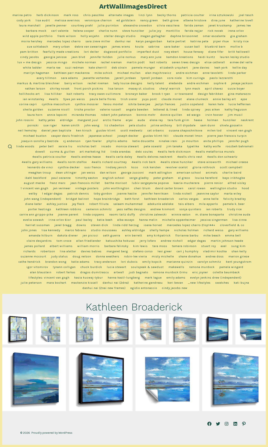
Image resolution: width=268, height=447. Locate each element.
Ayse (244, 99)
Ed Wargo (194, 114)
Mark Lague (153, 277)
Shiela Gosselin (231, 125)
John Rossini (25, 120)
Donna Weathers (107, 256)
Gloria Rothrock (204, 167)
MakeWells (176, 267)
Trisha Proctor (84, 109)
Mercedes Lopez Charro (64, 41)
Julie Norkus (127, 57)
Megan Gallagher (153, 36)
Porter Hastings (39, 209)
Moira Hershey (31, 41)
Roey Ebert (171, 51)
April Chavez (214, 88)
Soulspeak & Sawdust (147, 267)
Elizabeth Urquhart (174, 67)
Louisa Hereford (206, 178)
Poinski (33, 125)
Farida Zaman (194, 25)
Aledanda (175, 83)
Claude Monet (172, 99)
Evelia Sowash (33, 219)
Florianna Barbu (187, 235)
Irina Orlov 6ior (59, 219)
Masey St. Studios (141, 88)
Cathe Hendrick (29, 261)
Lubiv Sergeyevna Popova (150, 183)
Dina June (218, 20)
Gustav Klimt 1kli (156, 135)
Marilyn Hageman (36, 73)
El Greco (184, 178)
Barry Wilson (73, 83)
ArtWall (119, 272)
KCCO (134, 167)
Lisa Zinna (239, 219)
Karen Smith (70, 125)
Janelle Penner (56, 25)
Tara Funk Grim (178, 120)
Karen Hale (216, 104)
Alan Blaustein (40, 272)
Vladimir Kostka (215, 251)
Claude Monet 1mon (188, 135)
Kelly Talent (155, 83)
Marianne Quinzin (179, 261)
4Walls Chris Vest (189, 156)
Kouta (139, 46)
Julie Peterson (31, 282)
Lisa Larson (116, 88)
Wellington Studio (223, 188)
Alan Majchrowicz (158, 73)
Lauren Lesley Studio (235, 57)
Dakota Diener (67, 235)
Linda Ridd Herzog (126, 225)
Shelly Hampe (159, 230)
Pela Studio (137, 125)
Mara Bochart (56, 282)
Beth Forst (132, 199)
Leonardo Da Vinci (40, 167)
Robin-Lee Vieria (135, 256)
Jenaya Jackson (242, 83)
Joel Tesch (246, 15)
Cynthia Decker (69, 167)
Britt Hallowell (239, 51)
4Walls (54, 99)
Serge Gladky (139, 178)
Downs (81, 225)
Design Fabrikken (210, 94)
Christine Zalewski (153, 214)
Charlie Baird (232, 172)
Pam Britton (29, 51)
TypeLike (193, 146)
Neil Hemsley (27, 130)
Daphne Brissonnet (184, 36)
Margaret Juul (87, 120)
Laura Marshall (30, 25)
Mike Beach (211, 235)
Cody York (24, 20)
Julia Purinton (108, 25)
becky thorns (166, 15)
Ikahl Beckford (35, 178)
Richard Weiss (213, 230)
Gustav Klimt (106, 130)
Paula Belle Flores (103, 99)
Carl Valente (60, 30)
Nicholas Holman (186, 230)
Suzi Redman (74, 67)
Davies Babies (91, 251)
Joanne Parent (68, 214)
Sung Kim (238, 246)
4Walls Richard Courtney (109, 162)
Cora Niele (174, 78)
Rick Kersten (152, 167)
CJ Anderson (72, 141)
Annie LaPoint (57, 114)
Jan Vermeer (62, 188)
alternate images (121, 15)
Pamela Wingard (231, 267)
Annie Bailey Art (224, 99)
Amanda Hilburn (41, 235)
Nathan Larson (35, 88)
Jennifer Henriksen (154, 193)
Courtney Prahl (82, 25)
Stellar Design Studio (120, 36)
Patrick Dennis (78, 193)
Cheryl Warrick (169, 88)
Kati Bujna (241, 282)
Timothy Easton (86, 178)
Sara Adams (69, 78)
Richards (29, 251)
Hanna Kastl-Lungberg (124, 277)
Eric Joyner (200, 272)
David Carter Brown (169, 188)
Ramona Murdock (202, 267)
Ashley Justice (57, 204)
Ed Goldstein (125, 20)
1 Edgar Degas (52, 193)
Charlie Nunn (108, 30)
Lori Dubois (129, 261)
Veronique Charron (98, 20)
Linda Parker (237, 73)
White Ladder (32, 67)
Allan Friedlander (88, 240)
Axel (224, 246)
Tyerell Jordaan (151, 78)
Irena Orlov (236, 30)
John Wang (92, 125)
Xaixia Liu (65, 146)
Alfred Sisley (237, 183)
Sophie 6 (220, 83)
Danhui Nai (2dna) (116, 282)
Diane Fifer (216, 51)
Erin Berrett (133, 235)
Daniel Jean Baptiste (56, 130)
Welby (33, 193)
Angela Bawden (137, 109)
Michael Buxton (34, 135)
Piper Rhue (221, 41)
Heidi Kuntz (206, 57)
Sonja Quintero (190, 209)
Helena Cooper (83, 30)
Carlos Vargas (189, 199)
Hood (245, 188)
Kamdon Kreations (179, 57)
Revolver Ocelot (177, 167)
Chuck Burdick (91, 267)
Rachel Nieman (111, 62)
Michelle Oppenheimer (179, 219)
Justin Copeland (192, 104)
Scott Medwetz (132, 130)
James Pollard (34, 246)
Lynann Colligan (64, 267)
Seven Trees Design (186, 62)
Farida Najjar (194, 30)
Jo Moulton (190, 141)
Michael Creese (237, 162)
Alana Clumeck (197, 99)
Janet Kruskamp (220, 25)
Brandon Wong (56, 261)
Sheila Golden (33, 109)
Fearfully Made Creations (61, 51)
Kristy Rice (241, 41)
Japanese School (100, 135)
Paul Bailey (84, 219)
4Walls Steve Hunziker (176, 162)
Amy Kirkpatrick (159, 235)
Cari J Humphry (187, 251)
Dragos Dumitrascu (94, 272)
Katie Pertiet (176, 41)
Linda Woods (25, 146)
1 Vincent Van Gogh (34, 188)
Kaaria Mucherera (186, 183)
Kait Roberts (158, 62)
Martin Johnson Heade (227, 240)
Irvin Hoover (214, 114)
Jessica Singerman (214, 219)
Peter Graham (163, 178)
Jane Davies (201, 67)
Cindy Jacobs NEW (174, 288)
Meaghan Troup (39, 172)
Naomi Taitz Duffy (122, 214)
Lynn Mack (192, 88)
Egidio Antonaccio (143, 288)
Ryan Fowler (93, 141)
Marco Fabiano (75, 230)
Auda (141, 120)
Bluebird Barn (215, 46)
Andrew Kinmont (162, 209)
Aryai (129, 120)
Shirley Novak (60, 88)
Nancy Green (149, 20)
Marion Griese (238, 256)
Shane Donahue (190, 256)
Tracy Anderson (105, 261)
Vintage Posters (87, 188)
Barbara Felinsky (116, 246)
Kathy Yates (47, 120)
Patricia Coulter (192, 15)
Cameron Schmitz (99, 209)
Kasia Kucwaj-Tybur (88, 277)
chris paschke (93, 15)
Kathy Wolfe (212, 146)
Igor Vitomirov (37, 267)
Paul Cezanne (61, 178)
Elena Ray (156, 120)
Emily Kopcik (152, 261)
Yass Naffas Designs (131, 209)
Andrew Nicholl (172, 240)
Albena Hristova (194, 20)
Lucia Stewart (116, 267)
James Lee (244, 25)
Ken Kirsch (84, 130)
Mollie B (236, 46)
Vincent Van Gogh (239, 130)
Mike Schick (103, 73)
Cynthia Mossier (87, 104)
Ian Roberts (214, 209)
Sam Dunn (207, 125)
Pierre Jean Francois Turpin (227, 135)
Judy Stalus (59, 256)
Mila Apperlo (208, 204)
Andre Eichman (187, 73)
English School (114, 178)
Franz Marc (58, 183)
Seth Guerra (111, 235)
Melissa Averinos (67, 20)
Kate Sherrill (98, 67)
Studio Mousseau (104, 230)
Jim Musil (235, 114)
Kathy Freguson (236, 109)
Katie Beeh (104, 219)
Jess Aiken (212, 109)
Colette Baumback (226, 272)
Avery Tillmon (46, 78)
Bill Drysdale (186, 125)
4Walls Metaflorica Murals (215, 151)
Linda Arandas (120, 151)
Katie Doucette (143, 141)
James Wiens (121, 46)
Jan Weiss (88, 172)
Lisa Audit (43, 20)
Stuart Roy (208, 246)
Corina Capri (28, 104)
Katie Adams (80, 261)
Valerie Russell (110, 109)
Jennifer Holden (101, 57)
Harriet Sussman (38, 225)
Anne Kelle (211, 199)
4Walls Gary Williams (37, 162)
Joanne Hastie (127, 193)
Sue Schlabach (37, 46)
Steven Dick (99, 225)
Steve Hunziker (133, 30)
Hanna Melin (148, 219)
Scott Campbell (231, 167)
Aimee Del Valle (241, 62)
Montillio (173, 30)
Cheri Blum (142, 188)
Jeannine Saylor (208, 193)
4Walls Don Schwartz (222, 156)
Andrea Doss (215, 256)
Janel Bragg (63, 225)
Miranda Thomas (84, 114)
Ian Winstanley (33, 99)
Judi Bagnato (138, 272)
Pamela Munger (143, 67)
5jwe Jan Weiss (74, 99)
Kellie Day (239, 67)
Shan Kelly (239, 251)
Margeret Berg (117, 251)
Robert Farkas (65, 272)
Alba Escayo (125, 219)
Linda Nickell (182, 193)
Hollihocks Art (29, 94)
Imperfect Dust (148, 51)
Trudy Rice (234, 209)
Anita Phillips (213, 141)
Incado (106, 146)
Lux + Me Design (29, 62)
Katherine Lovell (241, 20)
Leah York (221, 67)
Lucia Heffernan (239, 104)
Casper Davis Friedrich (67, 135)
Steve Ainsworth (209, 162)
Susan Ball (192, 46)
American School (189, 172)
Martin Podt (136, 62)
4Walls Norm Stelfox (72, 162)
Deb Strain (119, 67)
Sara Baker (172, 46)
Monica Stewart (127, 146)
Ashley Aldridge (133, 230)
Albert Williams (61, 246)
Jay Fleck (78, 204)
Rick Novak (215, 30)
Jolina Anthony (161, 125)
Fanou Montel (113, 104)
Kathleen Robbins (68, 209)
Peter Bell (46, 146)
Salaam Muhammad (128, 204)
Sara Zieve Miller (98, 41)
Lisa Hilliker (53, 94)
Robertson (47, 251)
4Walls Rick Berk (144, 162)
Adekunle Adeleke (160, 204)
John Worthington (116, 188)
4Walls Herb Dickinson (174, 151)
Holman (212, 120)
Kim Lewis (140, 246)
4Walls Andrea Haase (86, 156)
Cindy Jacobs (29, 57)
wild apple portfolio (38, 36)
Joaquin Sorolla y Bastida (40, 141)
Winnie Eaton (181, 214)
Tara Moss (159, 246)
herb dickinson (47, 15)
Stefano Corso (143, 251)
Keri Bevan (175, 282)
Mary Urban (61, 46)
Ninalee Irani (168, 141)
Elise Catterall (215, 62)
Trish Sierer (129, 99)
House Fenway (193, 51)
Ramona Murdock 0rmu (170, 272)
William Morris (88, 246)
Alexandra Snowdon (137, 25)
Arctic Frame (112, 120)
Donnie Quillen (171, 114)
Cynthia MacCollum (56, 104)
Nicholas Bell (86, 146)
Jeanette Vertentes (96, 78)
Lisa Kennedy (51, 230)
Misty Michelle (163, 256)
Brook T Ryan (161, 94)
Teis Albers (186, 204)
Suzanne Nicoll (59, 109)
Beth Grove (171, 20)
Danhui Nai (123, 41)
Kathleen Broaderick (159, 199)
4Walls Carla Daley (119, 156)
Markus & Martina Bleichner (38, 83)
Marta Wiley (232, 193)
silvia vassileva (168, 25)
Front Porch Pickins (88, 88)
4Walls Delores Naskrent (154, 156)
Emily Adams (175, 277)
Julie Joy (155, 30)
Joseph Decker (127, 135)
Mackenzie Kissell (84, 282)
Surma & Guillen (62, 151)
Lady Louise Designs (127, 83)
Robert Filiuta (99, 204)
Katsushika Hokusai (120, 240)
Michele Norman (84, 62)
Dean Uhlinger (66, 172)
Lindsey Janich (116, 167)
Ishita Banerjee (139, 104)
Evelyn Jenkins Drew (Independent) (215, 277)
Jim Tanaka (174, 146)
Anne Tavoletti (213, 73)
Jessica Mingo (56, 62)
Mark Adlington (160, 172)
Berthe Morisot (116, 183)
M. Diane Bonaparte (209, 214)
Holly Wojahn (90, 36)
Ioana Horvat (153, 225)
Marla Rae (53, 67)
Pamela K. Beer (234, 204)
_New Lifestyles (199, 282)
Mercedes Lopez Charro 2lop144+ (191, 225)
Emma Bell (233, 235)
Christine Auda (239, 214)
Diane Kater (33, 204)
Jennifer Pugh (238, 141)
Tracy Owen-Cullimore (105, 94)
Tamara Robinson (184, 246)
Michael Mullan (129, 73)
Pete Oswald (153, 146)
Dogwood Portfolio (118, 51)
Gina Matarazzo (239, 94)
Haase (198, 120)
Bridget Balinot (77, 199)
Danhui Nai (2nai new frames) (104, 288)
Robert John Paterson (116, 114)
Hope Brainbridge (107, 199)
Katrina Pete (199, 41)
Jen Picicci (90, 235)
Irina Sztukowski (221, 15)
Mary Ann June (151, 57)
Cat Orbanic (155, 130)
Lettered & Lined (165, 109)
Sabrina (154, 46)
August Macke (34, 183)
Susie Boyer (236, 88)
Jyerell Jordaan (125, 78)
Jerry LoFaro (148, 240)
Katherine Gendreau (148, 282)
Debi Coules (144, 151)
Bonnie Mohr (146, 114)
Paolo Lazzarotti (221, 78)
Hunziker (229, 120)
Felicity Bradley (234, 199)
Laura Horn (34, 114)
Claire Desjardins (39, 240)
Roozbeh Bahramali (240, 146)
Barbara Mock (36, 30)
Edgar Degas (197, 240)
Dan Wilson (108, 172)
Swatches (222, 282)
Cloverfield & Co (232, 225)
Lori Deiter (91, 51)
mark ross (71, 15)
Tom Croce (64, 240)
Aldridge (66, 120)
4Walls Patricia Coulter (49, 156)
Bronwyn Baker (136, 94)
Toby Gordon (103, 193)
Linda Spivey (191, 109)
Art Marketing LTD (93, 151)
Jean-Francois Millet (85, 183)
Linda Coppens (93, 214)
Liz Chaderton (114, 125)
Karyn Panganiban (149, 41)
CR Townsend (184, 94)
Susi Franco (92, 167)
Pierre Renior (213, 183)
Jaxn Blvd (78, 57)
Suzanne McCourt (33, 256)
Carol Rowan (196, 188)
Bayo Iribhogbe (233, 178)
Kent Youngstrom (238, 261)
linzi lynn (145, 15)
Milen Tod (214, 130)
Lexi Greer (165, 251)
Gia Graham (238, 36)
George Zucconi (132, 172)
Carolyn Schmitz (209, 261)
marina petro (22, 15)
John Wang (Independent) (42, 199)
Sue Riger (50, 125)
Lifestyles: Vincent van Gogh (48, 277)
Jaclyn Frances (165, 104)
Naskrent (247, 120)
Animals (212, 172)
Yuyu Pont (149, 99)
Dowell (40, 151)
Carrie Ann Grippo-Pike (36, 214)
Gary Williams (238, 230)
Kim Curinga (196, 78)
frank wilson (66, 36)
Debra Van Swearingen (91, 46)
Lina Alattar (68, 251)
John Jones (29, 230)
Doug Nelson (82, 256)
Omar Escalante (214, 36)
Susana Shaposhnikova (185, 130)
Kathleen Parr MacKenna (72, 73)
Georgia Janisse (55, 57)
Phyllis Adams (116, 141)
